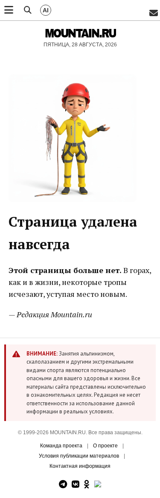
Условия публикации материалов (79, 456)
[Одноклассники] (87, 485)
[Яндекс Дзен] (97, 485)
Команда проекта (61, 446)
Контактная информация (80, 466)
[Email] (153, 13)
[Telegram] (63, 485)
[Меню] (8, 10)
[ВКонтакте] (75, 485)
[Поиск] (28, 10)
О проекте (105, 446)
